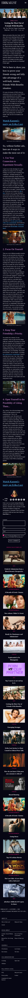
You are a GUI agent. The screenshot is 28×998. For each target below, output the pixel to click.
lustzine (13, 909)
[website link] (21, 499)
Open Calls (17, 960)
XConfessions (5, 948)
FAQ (3, 972)
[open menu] (25, 3)
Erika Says (14, 20)
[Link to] (14, 13)
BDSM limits (14, 226)
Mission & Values (18, 922)
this (21, 191)
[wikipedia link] (24, 499)
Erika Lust (7, 30)
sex (19, 909)
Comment (5, 519)
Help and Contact (18, 972)
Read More (6, 514)
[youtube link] (16, 499)
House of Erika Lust (19, 938)
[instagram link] (11, 499)
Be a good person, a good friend (11, 354)
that (4, 193)
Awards (3, 924)
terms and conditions (13, 535)
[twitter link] (13, 499)
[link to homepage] (9, 3)
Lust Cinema (17, 948)
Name (4, 527)
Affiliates (4, 963)
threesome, (21, 224)
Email (4, 531)
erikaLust (4, 909)
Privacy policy (5, 975)
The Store (17, 951)
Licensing (4, 960)
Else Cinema (4, 951)
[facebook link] (19, 499)
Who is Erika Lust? (6, 922)
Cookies (16, 975)
